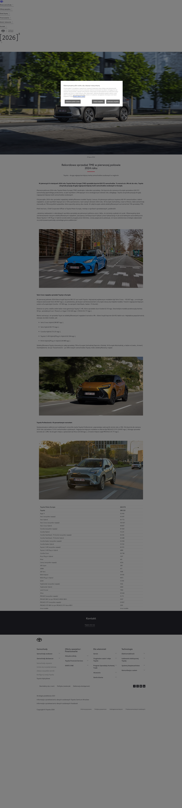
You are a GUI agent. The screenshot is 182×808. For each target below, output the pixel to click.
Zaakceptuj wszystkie (113, 101)
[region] (92, 93)
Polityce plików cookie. (79, 96)
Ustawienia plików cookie (73, 101)
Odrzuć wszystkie (98, 101)
